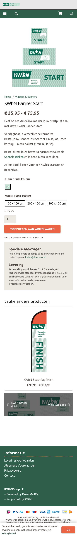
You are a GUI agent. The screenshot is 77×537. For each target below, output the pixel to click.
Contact (9, 475)
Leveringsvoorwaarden (19, 460)
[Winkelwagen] (60, 13)
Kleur (8, 179)
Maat (8, 195)
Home (7, 96)
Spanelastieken (14, 156)
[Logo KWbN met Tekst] (11, 4)
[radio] (7, 186)
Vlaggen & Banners (26, 96)
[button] (5, 13)
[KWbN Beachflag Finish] (38, 340)
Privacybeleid (12, 470)
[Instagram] (71, 13)
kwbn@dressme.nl (35, 257)
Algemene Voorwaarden (19, 465)
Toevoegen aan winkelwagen (32, 229)
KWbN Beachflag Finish (38, 380)
